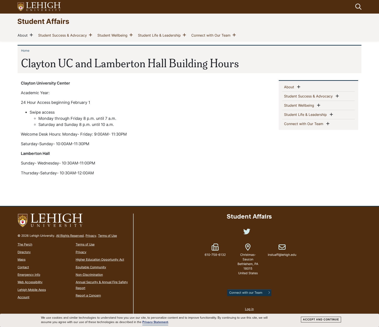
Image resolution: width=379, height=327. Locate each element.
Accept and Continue (321, 319)
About (23, 35)
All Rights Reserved (70, 235)
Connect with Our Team (211, 35)
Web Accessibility (30, 282)
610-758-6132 (215, 255)
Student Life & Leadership (160, 35)
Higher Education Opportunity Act (100, 259)
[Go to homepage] (74, 221)
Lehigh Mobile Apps (32, 290)
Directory (24, 252)
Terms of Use (107, 235)
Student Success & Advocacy (63, 35)
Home (25, 50)
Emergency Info (29, 274)
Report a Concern (88, 295)
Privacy (91, 235)
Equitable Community (91, 267)
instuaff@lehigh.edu (282, 250)
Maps (21, 259)
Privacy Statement (155, 322)
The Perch (25, 244)
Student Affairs (43, 21)
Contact (23, 267)
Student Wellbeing (113, 35)
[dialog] (189, 320)
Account (23, 297)
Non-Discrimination (89, 274)
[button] (357, 7)
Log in (249, 309)
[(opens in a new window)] (39, 7)
